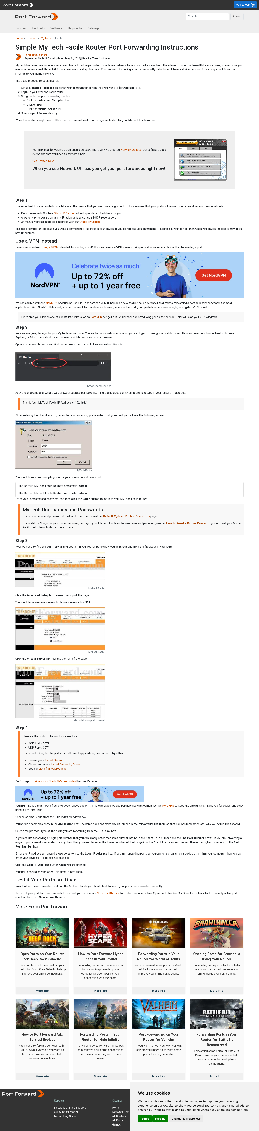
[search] (119, 4)
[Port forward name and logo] (18, 4)
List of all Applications (52, 768)
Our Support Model (66, 1112)
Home (19, 38)
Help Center (93, 4)
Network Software (123, 1112)
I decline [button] (160, 1118)
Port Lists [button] (38, 28)
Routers (48, 4)
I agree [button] (145, 1118)
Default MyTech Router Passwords (126, 516)
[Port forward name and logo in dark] (36, 16)
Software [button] (56, 28)
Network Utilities (131, 149)
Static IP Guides (89, 221)
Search (237, 16)
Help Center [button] (76, 28)
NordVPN (51, 303)
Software (77, 4)
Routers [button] (22, 28)
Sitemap (109, 4)
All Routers (119, 1116)
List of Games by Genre (65, 764)
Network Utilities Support (70, 1107)
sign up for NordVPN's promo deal (56, 781)
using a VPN (49, 247)
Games (116, 1124)
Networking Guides (65, 1116)
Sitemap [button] (94, 28)
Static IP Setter (64, 213)
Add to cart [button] (243, 4)
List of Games (53, 760)
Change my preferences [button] (186, 1118)
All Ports (117, 1120)
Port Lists (62, 4)
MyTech (46, 38)
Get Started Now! (43, 161)
